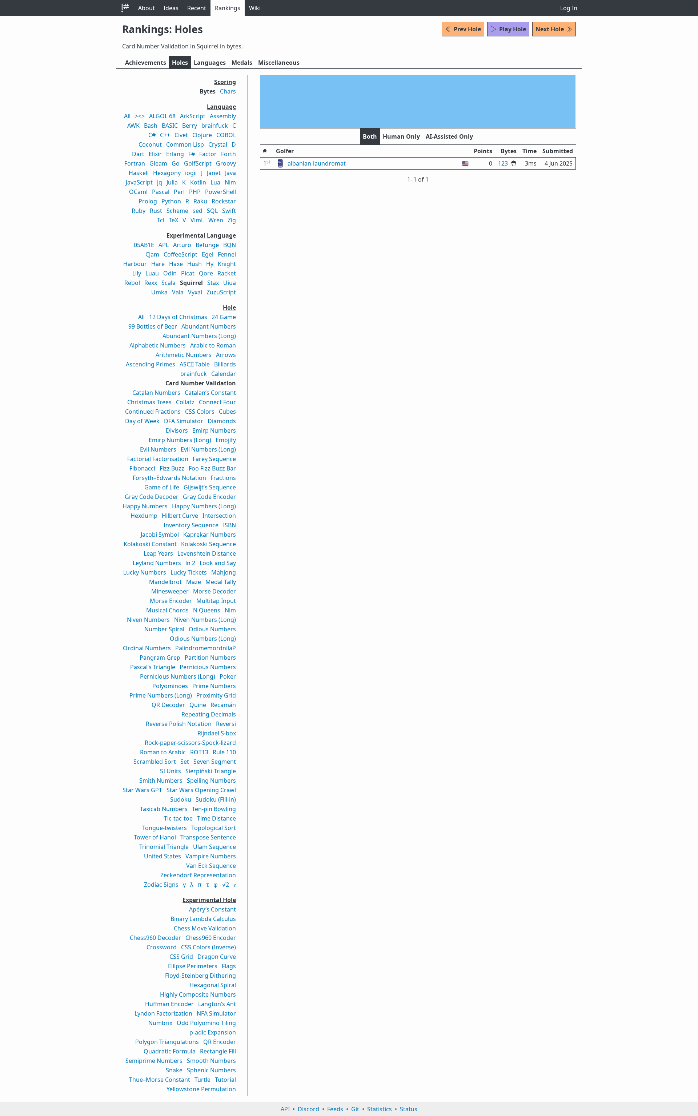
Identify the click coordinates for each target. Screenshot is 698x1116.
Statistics (379, 1109)
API (285, 1109)
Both (370, 136)
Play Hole (512, 29)
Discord (308, 1109)
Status (408, 1109)
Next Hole (549, 29)
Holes (180, 63)
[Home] (125, 8)
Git (355, 1109)
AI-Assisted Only (449, 136)
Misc (279, 63)
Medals (242, 63)
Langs (210, 63)
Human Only (401, 136)
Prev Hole (467, 29)
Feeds (335, 1109)
